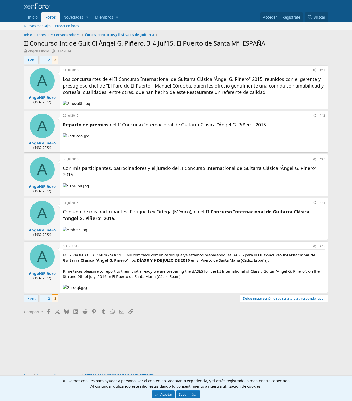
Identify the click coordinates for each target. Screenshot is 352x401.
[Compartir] (314, 70)
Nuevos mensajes (37, 25)
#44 (322, 203)
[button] (87, 17)
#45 (322, 246)
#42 (322, 115)
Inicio (33, 17)
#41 (322, 70)
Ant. (33, 59)
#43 (322, 159)
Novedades (73, 17)
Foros (50, 17)
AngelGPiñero (38, 51)
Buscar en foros (67, 25)
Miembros (104, 17)
